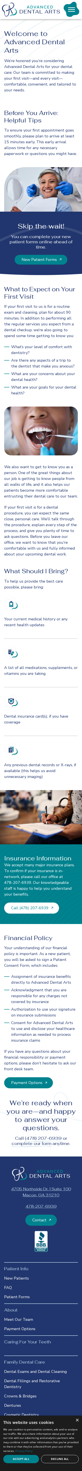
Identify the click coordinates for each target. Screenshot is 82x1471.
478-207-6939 (17, 882)
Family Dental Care (24, 1362)
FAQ (8, 1287)
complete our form (31, 1143)
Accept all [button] (21, 1459)
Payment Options (19, 1328)
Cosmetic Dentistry (21, 1414)
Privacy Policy (24, 1451)
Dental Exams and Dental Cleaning (35, 1371)
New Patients (16, 1278)
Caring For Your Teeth (27, 1342)
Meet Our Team (18, 1319)
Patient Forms (17, 1297)
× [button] (77, 1420)
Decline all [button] (60, 1459)
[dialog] (41, 1443)
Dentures (12, 1405)
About (10, 1310)
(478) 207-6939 (43, 1138)
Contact (39, 1220)
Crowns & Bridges (20, 1396)
